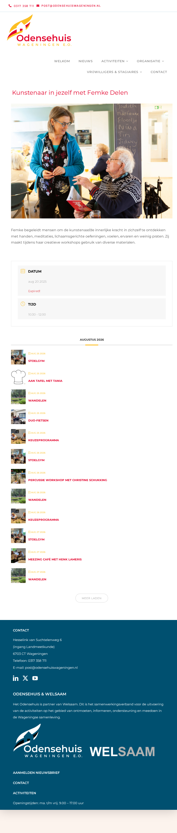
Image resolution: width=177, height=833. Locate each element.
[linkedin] (15, 678)
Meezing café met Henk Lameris (55, 559)
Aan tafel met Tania (45, 380)
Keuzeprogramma (43, 440)
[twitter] (25, 678)
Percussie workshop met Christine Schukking (67, 480)
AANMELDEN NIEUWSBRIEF (36, 773)
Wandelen (37, 400)
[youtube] (35, 678)
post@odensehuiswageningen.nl (51, 667)
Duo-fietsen (38, 420)
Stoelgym (36, 361)
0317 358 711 (37, 661)
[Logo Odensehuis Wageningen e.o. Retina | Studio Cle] (39, 16)
